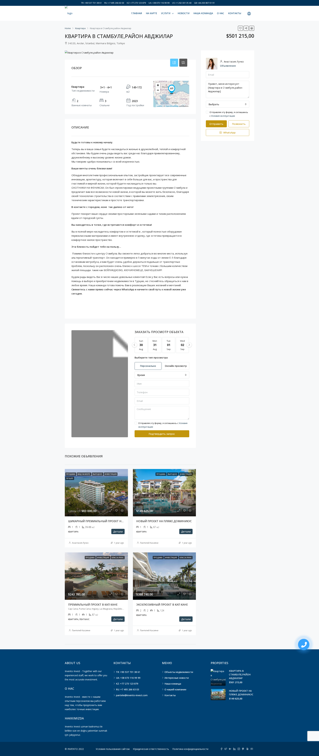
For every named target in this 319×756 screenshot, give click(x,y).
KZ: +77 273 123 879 (136, 2)
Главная (136, 13)
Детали (118, 531)
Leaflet (159, 106)
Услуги (165, 13)
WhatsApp (229, 132)
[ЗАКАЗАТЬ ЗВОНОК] (303, 644)
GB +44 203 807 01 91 (204, 2)
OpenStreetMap (171, 106)
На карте (151, 13)
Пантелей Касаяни (149, 542)
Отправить (216, 123)
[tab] (174, 63)
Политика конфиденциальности (190, 749)
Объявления (228, 65)
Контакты (234, 13)
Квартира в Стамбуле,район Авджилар (240, 674)
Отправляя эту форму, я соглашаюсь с (162, 425)
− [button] (158, 90)
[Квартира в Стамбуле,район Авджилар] (171, 89)
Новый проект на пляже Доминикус (164, 521)
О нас (220, 13)
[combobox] (162, 374)
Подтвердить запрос (162, 433)
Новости (183, 13)
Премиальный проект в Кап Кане (92, 604)
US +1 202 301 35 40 (181, 2)
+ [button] (158, 85)
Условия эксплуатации (223, 115)
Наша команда (203, 13)
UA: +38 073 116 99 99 (159, 2)
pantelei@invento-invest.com (132, 695)
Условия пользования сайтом (113, 749)
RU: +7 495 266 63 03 (114, 2)
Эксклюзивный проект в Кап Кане (162, 604)
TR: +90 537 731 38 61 (91, 2)
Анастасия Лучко (80, 542)
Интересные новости (176, 677)
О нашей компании (175, 689)
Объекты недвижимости (178, 672)
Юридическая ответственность (151, 749)
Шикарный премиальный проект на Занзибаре (104, 521)
